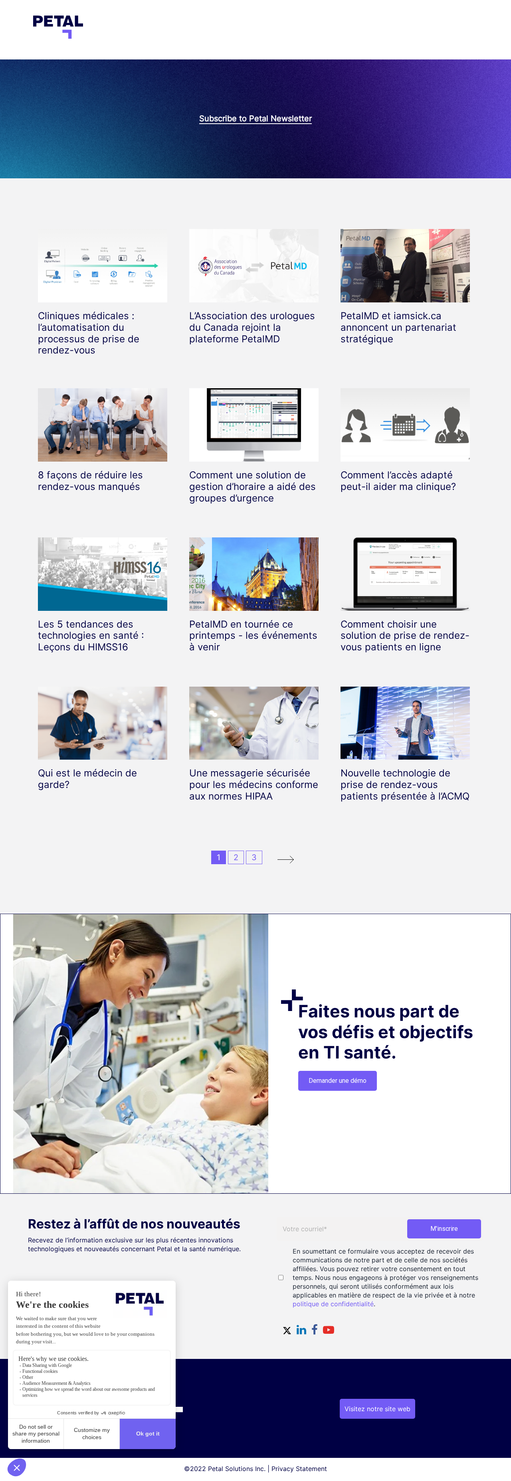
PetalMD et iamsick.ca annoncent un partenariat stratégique (398, 327)
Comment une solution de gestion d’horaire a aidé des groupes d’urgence (252, 486)
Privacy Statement (299, 1469)
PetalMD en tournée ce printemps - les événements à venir (253, 635)
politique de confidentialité (333, 1304)
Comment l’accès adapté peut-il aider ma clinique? (398, 480)
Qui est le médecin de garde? (87, 778)
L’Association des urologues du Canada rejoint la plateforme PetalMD (252, 327)
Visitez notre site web (377, 1409)
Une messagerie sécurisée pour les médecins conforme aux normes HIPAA (253, 784)
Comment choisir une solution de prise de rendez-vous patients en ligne (405, 635)
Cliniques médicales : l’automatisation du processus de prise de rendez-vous (88, 333)
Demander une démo (337, 1080)
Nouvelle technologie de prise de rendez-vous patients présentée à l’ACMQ (405, 784)
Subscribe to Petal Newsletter (255, 118)
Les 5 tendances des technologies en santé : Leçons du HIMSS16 (91, 635)
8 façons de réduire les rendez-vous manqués (90, 480)
